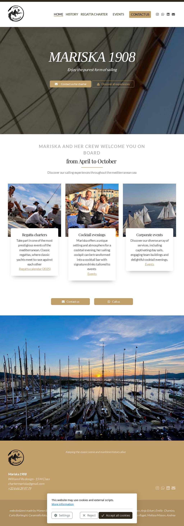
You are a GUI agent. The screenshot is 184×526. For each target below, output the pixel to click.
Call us (116, 301)
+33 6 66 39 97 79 (19, 488)
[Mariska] (17, 14)
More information (63, 504)
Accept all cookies (118, 515)
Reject (91, 515)
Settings (64, 515)
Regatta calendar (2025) (35, 269)
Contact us (72, 301)
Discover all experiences (116, 84)
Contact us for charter (74, 84)
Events (92, 274)
